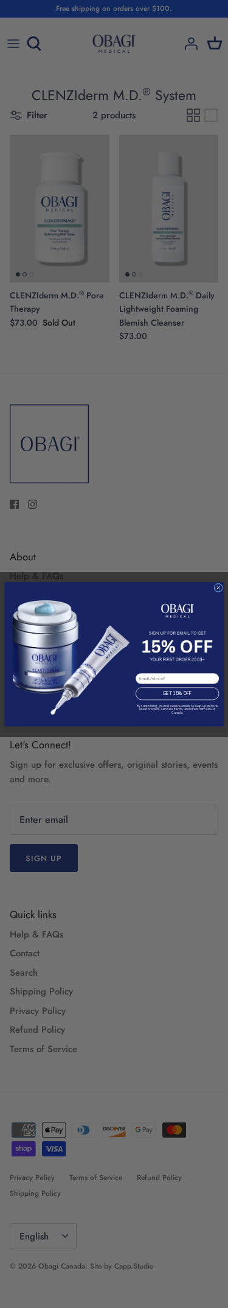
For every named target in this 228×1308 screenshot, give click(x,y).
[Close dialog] (218, 587)
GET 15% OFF (177, 694)
